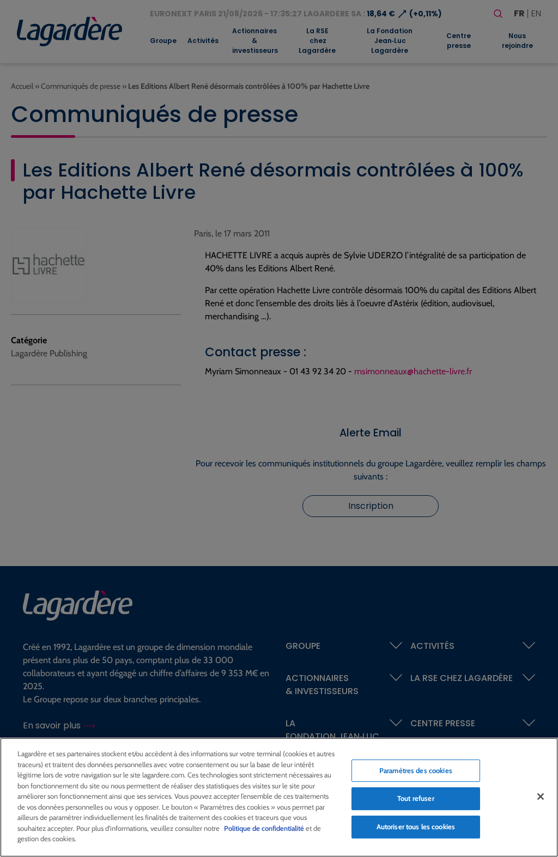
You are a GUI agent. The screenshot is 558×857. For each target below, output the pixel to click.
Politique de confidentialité (264, 828)
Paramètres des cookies (415, 770)
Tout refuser (415, 798)
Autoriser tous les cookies (416, 826)
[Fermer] (541, 797)
